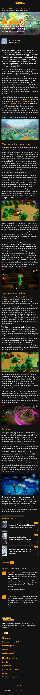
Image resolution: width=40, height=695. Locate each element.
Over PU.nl (20, 686)
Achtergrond (10, 8)
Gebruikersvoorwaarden (11, 669)
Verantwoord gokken (10, 677)
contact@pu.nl (8, 653)
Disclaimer (6, 666)
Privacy (5, 673)
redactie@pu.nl (8, 646)
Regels (5, 662)
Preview (26, 8)
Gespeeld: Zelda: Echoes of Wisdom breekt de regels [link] (14, 10)
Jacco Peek (16, 42)
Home (3, 8)
